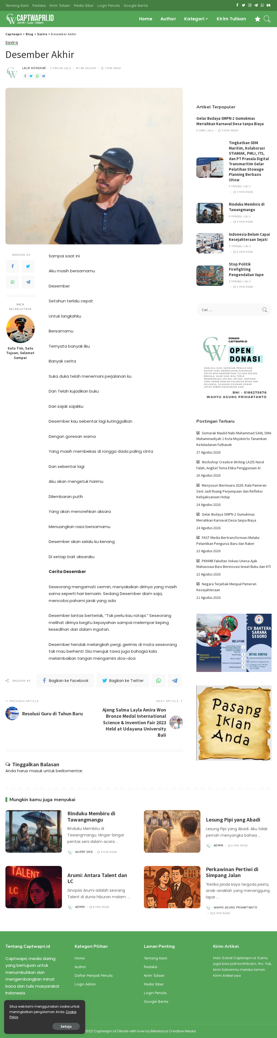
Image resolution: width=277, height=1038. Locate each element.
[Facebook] (12, 266)
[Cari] (267, 19)
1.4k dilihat (88, 68)
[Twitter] (28, 266)
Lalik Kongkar (34, 68)
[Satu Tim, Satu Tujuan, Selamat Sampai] (20, 329)
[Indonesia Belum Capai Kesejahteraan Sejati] (209, 243)
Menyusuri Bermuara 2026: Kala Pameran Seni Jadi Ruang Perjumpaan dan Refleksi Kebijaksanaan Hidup (231, 491)
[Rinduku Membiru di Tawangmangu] (209, 213)
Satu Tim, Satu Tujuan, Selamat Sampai (20, 353)
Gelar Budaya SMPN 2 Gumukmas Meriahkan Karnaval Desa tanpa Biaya (230, 121)
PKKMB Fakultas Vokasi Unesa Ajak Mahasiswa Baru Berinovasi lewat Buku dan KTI (233, 563)
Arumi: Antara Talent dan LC (97, 878)
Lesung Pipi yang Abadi (233, 819)
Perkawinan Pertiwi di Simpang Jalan (232, 872)
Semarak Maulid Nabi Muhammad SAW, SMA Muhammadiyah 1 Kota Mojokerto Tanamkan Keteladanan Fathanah (233, 438)
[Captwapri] (29, 19)
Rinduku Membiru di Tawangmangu (247, 207)
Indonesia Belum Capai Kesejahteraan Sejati (249, 237)
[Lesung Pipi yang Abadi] (172, 831)
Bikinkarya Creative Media (173, 1031)
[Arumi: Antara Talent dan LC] (33, 887)
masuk (35, 771)
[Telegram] (28, 282)
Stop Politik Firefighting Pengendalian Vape (246, 269)
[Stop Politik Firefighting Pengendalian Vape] (209, 276)
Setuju (66, 1026)
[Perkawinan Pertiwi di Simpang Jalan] (172, 887)
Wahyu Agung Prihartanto (235, 907)
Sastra (11, 43)
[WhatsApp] (12, 282)
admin (218, 845)
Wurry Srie (84, 852)
